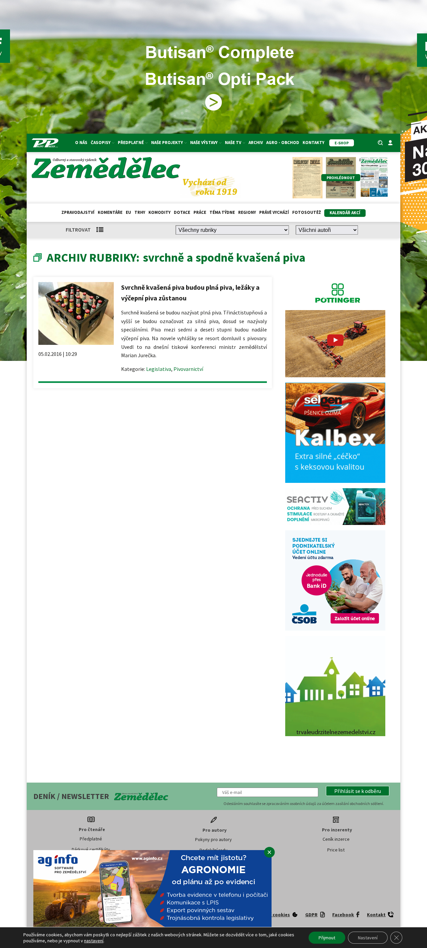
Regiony (247, 212)
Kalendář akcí (345, 213)
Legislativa (158, 369)
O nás (81, 142)
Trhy (139, 212)
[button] (357, 791)
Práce (199, 212)
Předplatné (91, 839)
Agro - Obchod (282, 142)
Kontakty (313, 142)
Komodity (159, 212)
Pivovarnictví (188, 369)
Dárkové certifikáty (91, 849)
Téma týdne (222, 212)
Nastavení (368, 938)
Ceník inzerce (336, 839)
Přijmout (327, 938)
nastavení (93, 941)
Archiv (256, 142)
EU (128, 212)
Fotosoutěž (306, 212)
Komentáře (110, 212)
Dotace (182, 212)
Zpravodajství (77, 212)
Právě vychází (274, 212)
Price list (336, 850)
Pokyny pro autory (213, 839)
